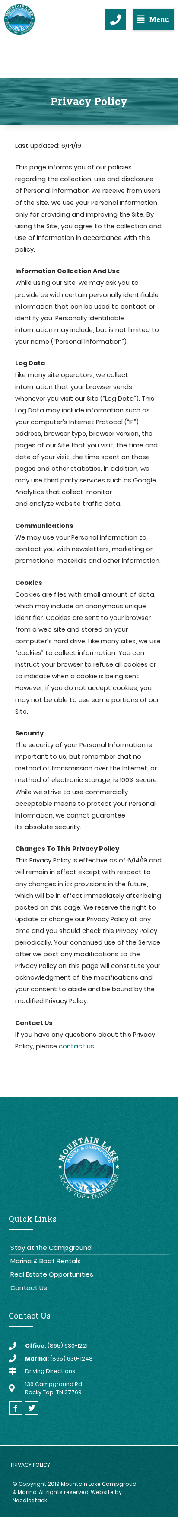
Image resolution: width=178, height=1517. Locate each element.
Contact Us (28, 1287)
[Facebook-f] (15, 1408)
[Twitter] (31, 1408)
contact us (76, 1046)
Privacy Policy (30, 1465)
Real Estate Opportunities (51, 1274)
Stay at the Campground (51, 1247)
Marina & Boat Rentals (45, 1260)
